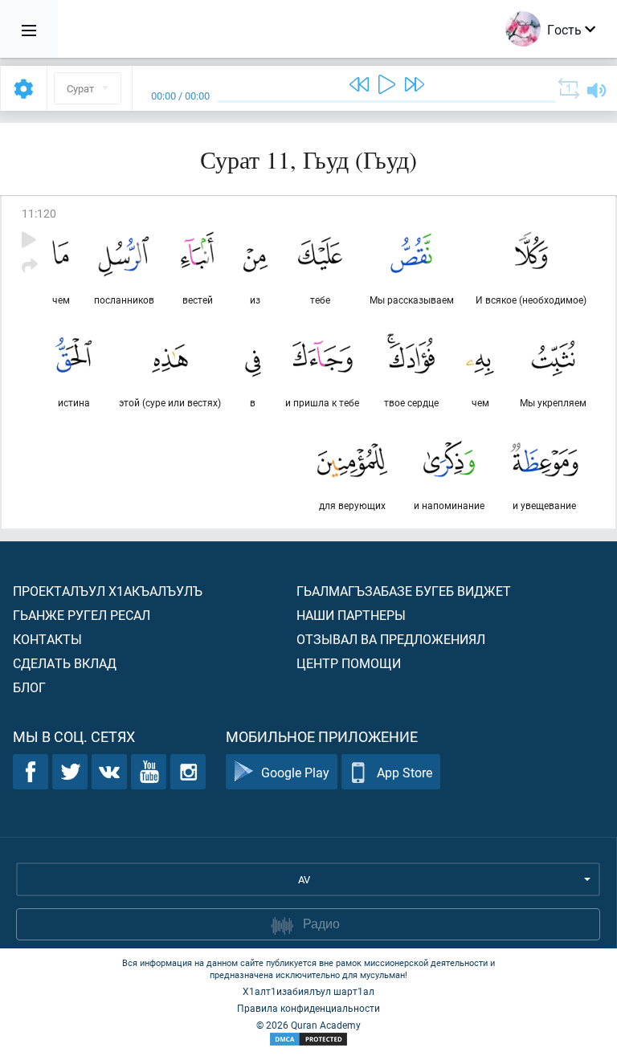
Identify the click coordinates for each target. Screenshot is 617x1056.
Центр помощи (348, 662)
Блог (29, 687)
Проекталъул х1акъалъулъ (107, 590)
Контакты (47, 638)
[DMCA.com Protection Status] (308, 1039)
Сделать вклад (64, 662)
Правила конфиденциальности (308, 1007)
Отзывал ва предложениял (390, 638)
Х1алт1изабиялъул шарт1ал (308, 991)
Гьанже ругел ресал (81, 614)
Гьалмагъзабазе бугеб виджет (403, 590)
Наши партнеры (351, 614)
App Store (404, 772)
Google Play (295, 772)
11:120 (39, 213)
